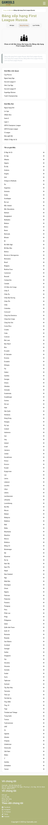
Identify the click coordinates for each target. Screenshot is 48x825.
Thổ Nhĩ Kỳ (7, 698)
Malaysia (7, 517)
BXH (11, 10)
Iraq (5, 439)
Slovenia (7, 666)
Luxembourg (8, 503)
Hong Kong (7, 418)
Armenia (6, 191)
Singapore (7, 656)
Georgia (6, 379)
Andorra (6, 170)
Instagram (7, 809)
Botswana (7, 259)
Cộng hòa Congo (9, 319)
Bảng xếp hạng (6, 799)
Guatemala (7, 393)
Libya (6, 489)
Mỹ (5, 553)
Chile (5, 305)
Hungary (6, 422)
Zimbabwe (7, 765)
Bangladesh (8, 216)
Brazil (6, 262)
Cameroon (7, 273)
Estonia (6, 358)
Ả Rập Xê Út (8, 152)
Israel (6, 446)
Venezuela (7, 748)
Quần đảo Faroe (9, 627)
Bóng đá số (5, 801)
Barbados (7, 220)
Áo (5, 184)
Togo (5, 709)
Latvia (6, 478)
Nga (5, 578)
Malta (6, 528)
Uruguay (6, 741)
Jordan (6, 454)
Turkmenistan (8, 723)
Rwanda (6, 638)
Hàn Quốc (7, 411)
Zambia (6, 762)
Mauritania (7, 532)
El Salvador (8, 354)
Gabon (6, 372)
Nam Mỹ (7, 563)
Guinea (6, 400)
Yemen (6, 769)
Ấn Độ (6, 166)
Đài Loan (7, 340)
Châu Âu (7, 294)
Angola (6, 174)
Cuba (5, 333)
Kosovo (6, 464)
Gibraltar (7, 386)
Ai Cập (6, 156)
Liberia (6, 493)
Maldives (7, 521)
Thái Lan (7, 695)
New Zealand (8, 574)
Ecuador (6, 351)
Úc (5, 730)
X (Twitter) (7, 812)
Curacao (6, 337)
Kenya (6, 461)
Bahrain (6, 213)
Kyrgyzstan (7, 471)
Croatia (6, 329)
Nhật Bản (7, 581)
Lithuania (7, 500)
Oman (6, 588)
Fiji (5, 368)
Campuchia (7, 280)
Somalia (6, 670)
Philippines (7, 620)
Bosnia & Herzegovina (11, 255)
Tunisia (6, 719)
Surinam (6, 684)
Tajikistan (7, 680)
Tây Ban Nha (8, 687)
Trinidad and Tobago (10, 712)
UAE (5, 726)
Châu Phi (7, 301)
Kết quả (4, 795)
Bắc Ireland (7, 205)
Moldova (7, 542)
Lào (5, 475)
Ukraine (6, 737)
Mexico (6, 539)
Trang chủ (6, 10)
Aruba (6, 195)
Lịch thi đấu (5, 797)
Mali (5, 524)
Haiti (5, 407)
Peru (5, 609)
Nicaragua (7, 585)
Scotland (7, 645)
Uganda (6, 734)
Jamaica (7, 450)
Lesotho (6, 485)
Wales (6, 755)
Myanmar (7, 556)
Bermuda (7, 234)
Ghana (6, 383)
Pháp (5, 617)
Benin (6, 230)
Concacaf (7, 312)
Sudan (6, 673)
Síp (5, 659)
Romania (7, 634)
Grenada (7, 390)
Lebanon (7, 482)
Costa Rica (7, 326)
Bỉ (4, 241)
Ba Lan (6, 202)
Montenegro (8, 549)
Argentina (7, 188)
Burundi (6, 276)
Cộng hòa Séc (8, 322)
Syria (5, 677)
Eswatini (7, 361)
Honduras (7, 415)
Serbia (6, 652)
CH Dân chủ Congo (10, 287)
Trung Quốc (8, 716)
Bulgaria (6, 266)
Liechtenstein (8, 496)
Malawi (6, 514)
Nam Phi (7, 567)
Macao (6, 510)
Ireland (6, 443)
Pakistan (7, 595)
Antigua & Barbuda (10, 181)
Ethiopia (6, 365)
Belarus (6, 223)
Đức (5, 347)
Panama (6, 602)
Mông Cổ (7, 546)
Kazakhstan (8, 457)
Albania (6, 159)
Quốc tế (6, 631)
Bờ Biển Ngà (8, 244)
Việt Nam (7, 751)
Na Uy (6, 560)
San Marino (7, 641)
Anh (5, 177)
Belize (6, 227)
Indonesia (7, 432)
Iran (5, 436)
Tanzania (7, 691)
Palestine (7, 599)
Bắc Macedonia (9, 209)
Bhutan (6, 237)
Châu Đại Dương (9, 298)
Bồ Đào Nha (8, 248)
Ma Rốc (6, 507)
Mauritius (7, 535)
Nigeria (6, 592)
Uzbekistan (7, 744)
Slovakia (7, 663)
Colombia (7, 308)
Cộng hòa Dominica (10, 315)
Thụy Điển (7, 702)
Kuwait (6, 468)
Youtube (6, 816)
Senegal (6, 648)
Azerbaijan (7, 198)
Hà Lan (6, 404)
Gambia (6, 376)
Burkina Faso (8, 269)
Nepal (6, 570)
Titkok (6, 814)
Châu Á (6, 291)
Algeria (6, 163)
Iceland (6, 429)
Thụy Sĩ (6, 705)
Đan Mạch (7, 344)
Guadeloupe (8, 397)
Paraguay (7, 606)
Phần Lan (7, 613)
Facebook (7, 807)
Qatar (6, 624)
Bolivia (6, 252)
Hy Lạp (6, 425)
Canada (6, 283)
